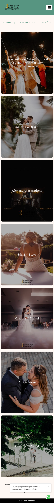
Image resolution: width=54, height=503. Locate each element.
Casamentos (27, 23)
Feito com (27, 501)
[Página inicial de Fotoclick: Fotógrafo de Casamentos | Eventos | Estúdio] (12, 7)
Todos (7, 23)
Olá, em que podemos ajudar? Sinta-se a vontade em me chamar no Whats (27, 488)
